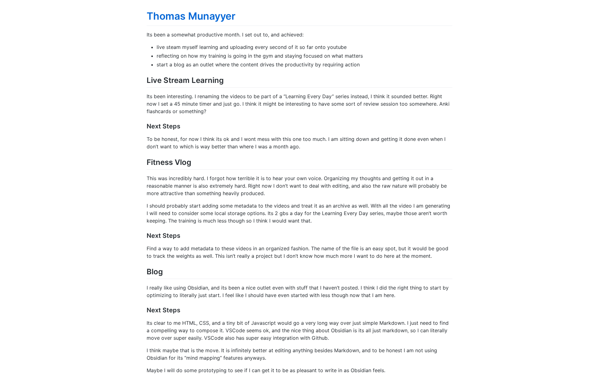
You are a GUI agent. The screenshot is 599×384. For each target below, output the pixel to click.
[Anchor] (227, 80)
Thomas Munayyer (191, 16)
